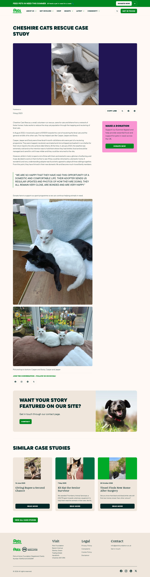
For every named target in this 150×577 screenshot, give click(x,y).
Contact (25, 422)
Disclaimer (85, 555)
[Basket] (117, 11)
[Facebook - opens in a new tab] (15, 381)
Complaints (86, 549)
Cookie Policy (87, 552)
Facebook (121, 571)
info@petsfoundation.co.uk (121, 546)
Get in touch (128, 11)
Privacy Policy (87, 546)
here (21, 195)
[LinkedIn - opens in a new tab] (27, 381)
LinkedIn (131, 571)
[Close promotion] (135, 3)
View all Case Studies (25, 520)
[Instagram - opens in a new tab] (21, 381)
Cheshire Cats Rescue (22, 122)
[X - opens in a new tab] (33, 381)
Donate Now (124, 3)
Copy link (112, 111)
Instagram (126, 571)
